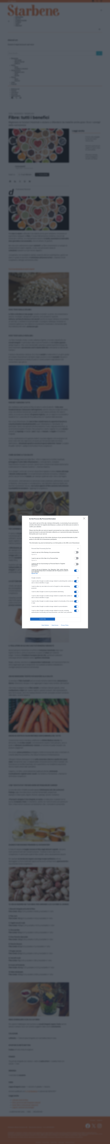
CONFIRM (42, 619)
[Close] (84, 519)
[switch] (76, 552)
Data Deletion (45, 625)
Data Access (55, 625)
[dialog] (55, 572)
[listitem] (55, 548)
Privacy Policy (64, 625)
